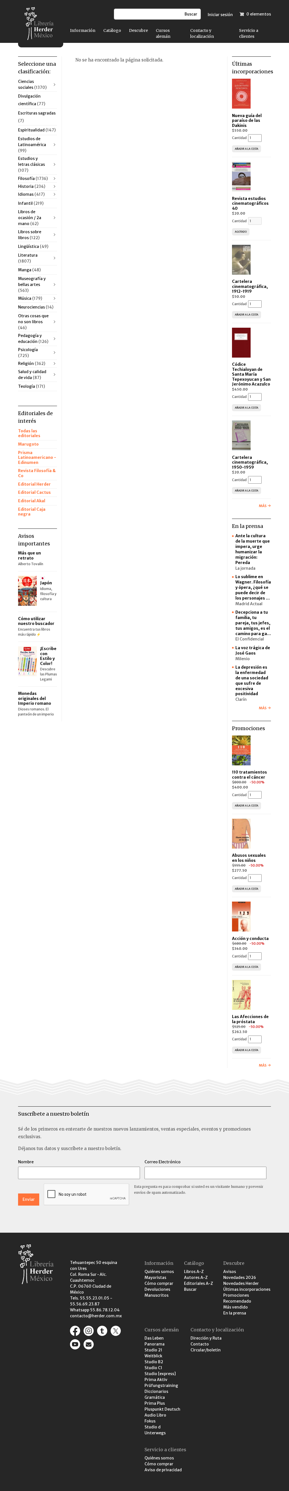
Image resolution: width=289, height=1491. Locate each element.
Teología (31, 386)
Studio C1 (153, 1367)
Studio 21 (153, 1350)
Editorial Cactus (34, 492)
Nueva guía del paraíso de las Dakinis (247, 120)
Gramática (154, 1397)
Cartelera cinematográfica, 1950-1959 (250, 462)
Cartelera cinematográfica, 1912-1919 (250, 286)
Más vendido (235, 1307)
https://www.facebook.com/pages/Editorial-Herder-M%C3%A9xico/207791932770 (75, 1331)
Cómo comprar (158, 1283)
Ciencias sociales (32, 84)
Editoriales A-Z (198, 1283)
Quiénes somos (159, 1271)
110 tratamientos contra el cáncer (249, 775)
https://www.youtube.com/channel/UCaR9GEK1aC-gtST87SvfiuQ (75, 1344)
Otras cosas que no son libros (33, 321)
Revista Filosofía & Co (37, 473)
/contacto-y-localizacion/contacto (89, 1344)
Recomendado (237, 1301)
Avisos (229, 1271)
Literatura (28, 258)
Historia (31, 186)
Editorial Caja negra (31, 512)
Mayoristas (155, 1277)
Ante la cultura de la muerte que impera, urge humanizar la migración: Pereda (252, 549)
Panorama (154, 1344)
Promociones (236, 1295)
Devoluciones (157, 1289)
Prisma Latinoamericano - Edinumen (37, 457)
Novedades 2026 (239, 1277)
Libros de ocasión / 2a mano (29, 217)
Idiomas (31, 194)
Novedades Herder (241, 1283)
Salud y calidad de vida (32, 374)
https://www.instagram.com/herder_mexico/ (89, 1331)
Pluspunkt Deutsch (162, 1409)
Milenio (242, 658)
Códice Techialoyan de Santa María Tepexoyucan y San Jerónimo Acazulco (251, 374)
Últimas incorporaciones (246, 1289)
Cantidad (239, 138)
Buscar (190, 1289)
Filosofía (33, 178)
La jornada (245, 568)
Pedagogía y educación (33, 338)
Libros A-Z (194, 1271)
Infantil (30, 203)
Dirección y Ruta (206, 1338)
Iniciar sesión (220, 14)
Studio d (152, 1427)
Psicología (28, 352)
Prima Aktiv (155, 1379)
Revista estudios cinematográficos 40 (250, 203)
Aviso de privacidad (163, 1469)
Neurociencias (35, 307)
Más (262, 506)
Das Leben (154, 1338)
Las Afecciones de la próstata (250, 1019)
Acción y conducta (251, 938)
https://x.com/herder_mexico (116, 1331)
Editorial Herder (34, 484)
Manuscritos (156, 1295)
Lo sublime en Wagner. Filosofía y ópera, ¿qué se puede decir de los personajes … (253, 587)
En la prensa (234, 1313)
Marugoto (28, 444)
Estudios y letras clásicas (31, 164)
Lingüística (33, 246)
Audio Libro (155, 1415)
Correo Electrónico (162, 1161)
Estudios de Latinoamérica (32, 144)
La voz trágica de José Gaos (252, 650)
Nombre (26, 1161)
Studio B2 (153, 1361)
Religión (31, 363)
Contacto (200, 1344)
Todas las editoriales (29, 433)
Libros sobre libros (29, 234)
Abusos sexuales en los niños (249, 858)
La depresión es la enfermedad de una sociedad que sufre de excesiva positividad (251, 680)
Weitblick (153, 1355)
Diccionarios (156, 1391)
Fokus (150, 1421)
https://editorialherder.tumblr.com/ (102, 1331)
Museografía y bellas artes (32, 284)
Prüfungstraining (161, 1385)
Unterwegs (155, 1432)
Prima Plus (154, 1403)
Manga (29, 269)
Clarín (241, 699)
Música (30, 298)
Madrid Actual (248, 603)
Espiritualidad (37, 130)
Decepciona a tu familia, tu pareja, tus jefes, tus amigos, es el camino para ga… (253, 623)
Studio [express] (160, 1373)
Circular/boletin (206, 1350)
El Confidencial (249, 639)
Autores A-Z (196, 1277)
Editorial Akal (31, 500)
